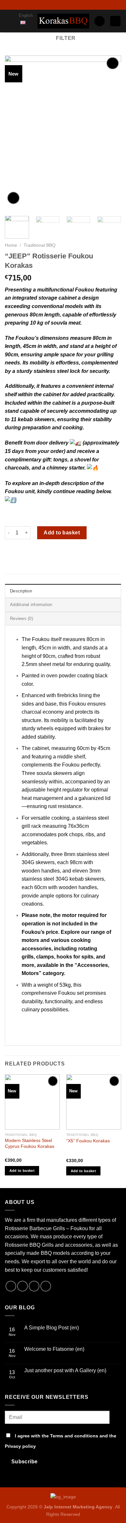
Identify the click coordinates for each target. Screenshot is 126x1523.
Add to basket (62, 532)
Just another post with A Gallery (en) (65, 1370)
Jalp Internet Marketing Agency (78, 1506)
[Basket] (115, 21)
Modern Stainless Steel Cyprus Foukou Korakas (29, 1143)
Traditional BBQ (40, 245)
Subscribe (24, 1461)
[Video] (13, 198)
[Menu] (9, 24)
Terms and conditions (74, 1435)
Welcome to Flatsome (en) (54, 1349)
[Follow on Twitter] (60, 5)
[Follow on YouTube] (72, 5)
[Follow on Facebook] (54, 5)
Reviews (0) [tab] (21, 618)
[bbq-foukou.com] (63, 21)
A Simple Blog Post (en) (51, 1327)
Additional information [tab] (31, 604)
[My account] (99, 21)
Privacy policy (20, 1446)
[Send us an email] (66, 5)
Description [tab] (21, 591)
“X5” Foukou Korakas (88, 1140)
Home (11, 245)
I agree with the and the (60, 1441)
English (26, 15)
